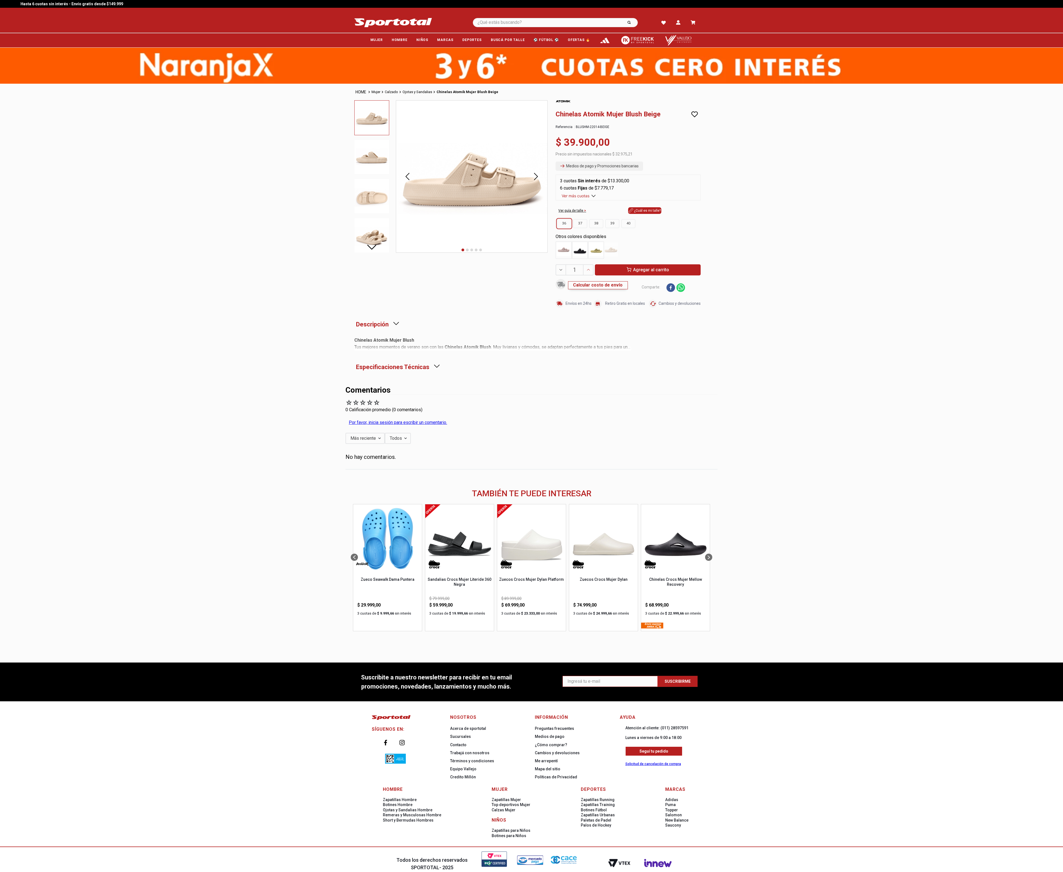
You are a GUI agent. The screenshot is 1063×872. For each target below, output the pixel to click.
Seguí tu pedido (653, 751)
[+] (589, 269)
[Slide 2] (467, 250)
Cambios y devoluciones (680, 303)
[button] (599, 166)
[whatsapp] (680, 288)
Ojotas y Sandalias (417, 92)
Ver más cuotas (575, 195)
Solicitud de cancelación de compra (653, 764)
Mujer (375, 92)
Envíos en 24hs (579, 303)
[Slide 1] (462, 250)
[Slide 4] (476, 250)
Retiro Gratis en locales (625, 303)
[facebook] (670, 288)
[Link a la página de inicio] (361, 92)
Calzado (391, 92)
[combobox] (563, 22)
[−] (561, 269)
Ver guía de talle (571, 211)
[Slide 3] (471, 250)
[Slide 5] (480, 250)
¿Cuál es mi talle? (647, 211)
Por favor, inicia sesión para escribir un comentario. (398, 422)
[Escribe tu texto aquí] (605, 40)
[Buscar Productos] (629, 22)
